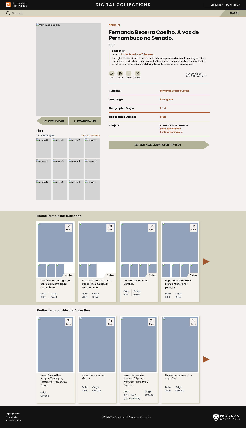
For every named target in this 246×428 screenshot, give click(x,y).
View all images (90, 135)
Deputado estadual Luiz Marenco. (136, 282)
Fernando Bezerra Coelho (174, 90)
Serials (114, 25)
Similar (120, 77)
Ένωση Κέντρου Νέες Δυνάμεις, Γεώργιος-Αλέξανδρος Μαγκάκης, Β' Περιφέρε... (136, 380)
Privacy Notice (12, 417)
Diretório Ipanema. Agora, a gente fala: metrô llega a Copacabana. (55, 284)
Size (112, 77)
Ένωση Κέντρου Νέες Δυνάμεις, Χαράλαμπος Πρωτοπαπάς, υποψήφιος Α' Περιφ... (53, 380)
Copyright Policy (13, 413)
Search (234, 13)
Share (128, 77)
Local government (170, 128)
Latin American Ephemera (137, 54)
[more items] (206, 261)
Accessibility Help (13, 420)
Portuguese (166, 99)
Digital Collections (123, 4)
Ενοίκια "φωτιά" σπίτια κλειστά (93, 376)
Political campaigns (171, 132)
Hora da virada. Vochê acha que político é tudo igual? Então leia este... (96, 284)
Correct (137, 77)
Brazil (163, 108)
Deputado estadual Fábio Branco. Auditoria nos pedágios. (178, 284)
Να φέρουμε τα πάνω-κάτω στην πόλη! (178, 376)
